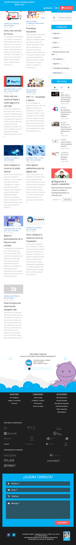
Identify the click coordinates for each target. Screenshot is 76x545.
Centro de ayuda (38, 406)
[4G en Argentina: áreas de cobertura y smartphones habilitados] (55, 109)
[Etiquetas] (68, 87)
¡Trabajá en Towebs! (38, 400)
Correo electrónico (11, 24)
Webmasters (31, 92)
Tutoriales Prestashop (35, 23)
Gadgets (56, 38)
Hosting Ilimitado (61, 400)
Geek (55, 43)
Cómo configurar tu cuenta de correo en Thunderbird (34, 237)
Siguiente (62, 522)
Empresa (56, 33)
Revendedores (61, 412)
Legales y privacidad (14, 400)
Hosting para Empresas (62, 403)
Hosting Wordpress (62, 406)
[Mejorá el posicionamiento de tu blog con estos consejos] (13, 221)
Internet (56, 47)
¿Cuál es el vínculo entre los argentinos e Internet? (66, 144)
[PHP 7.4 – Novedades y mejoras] (35, 82)
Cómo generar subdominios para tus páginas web (35, 168)
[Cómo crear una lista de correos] (13, 14)
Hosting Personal (61, 398)
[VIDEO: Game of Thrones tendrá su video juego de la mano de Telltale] (55, 94)
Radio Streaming (62, 409)
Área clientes (38, 403)
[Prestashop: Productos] (55, 154)
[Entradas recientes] (61, 87)
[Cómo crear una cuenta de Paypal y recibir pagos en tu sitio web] (13, 81)
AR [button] (56, 8)
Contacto (14, 403)
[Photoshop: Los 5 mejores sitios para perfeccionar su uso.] (55, 124)
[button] (9, 360)
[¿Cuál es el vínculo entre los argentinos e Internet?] (55, 141)
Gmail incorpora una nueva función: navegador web (12, 306)
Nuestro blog (38, 398)
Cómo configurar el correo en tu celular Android (12, 168)
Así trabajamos (14, 398)
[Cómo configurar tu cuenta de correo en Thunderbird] (35, 220)
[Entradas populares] (54, 87)
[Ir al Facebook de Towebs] (8, 535)
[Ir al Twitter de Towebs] (13, 535)
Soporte (56, 64)
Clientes (48, 8)
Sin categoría (9, 26)
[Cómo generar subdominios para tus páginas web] (35, 150)
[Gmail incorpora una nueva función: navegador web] (13, 289)
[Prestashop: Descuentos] (35, 13)
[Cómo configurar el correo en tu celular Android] (13, 150)
